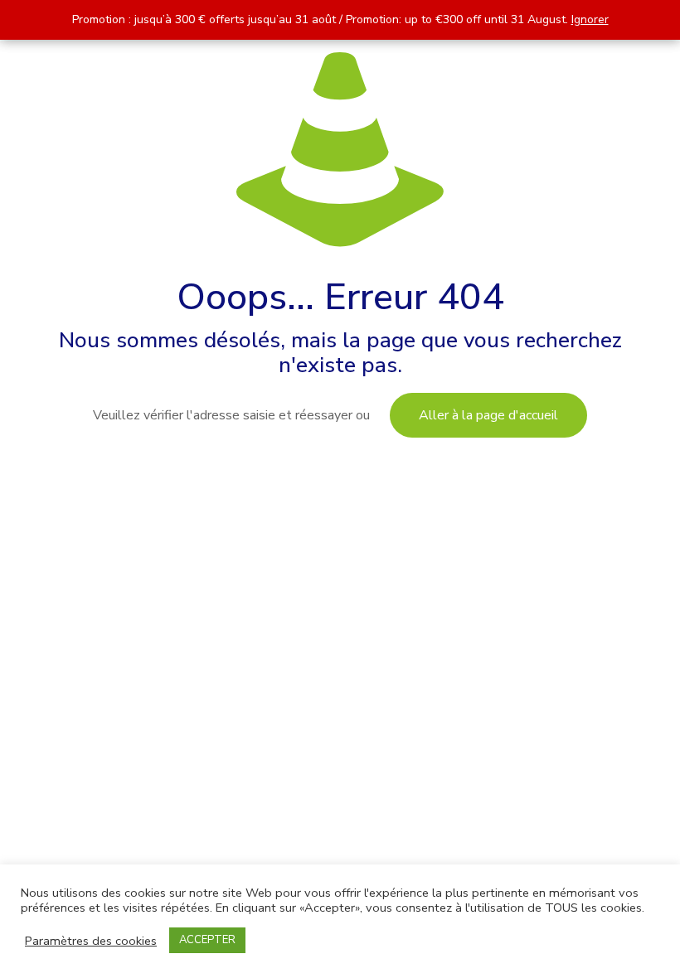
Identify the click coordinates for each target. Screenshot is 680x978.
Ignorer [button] (590, 19)
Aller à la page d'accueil (488, 415)
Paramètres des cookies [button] (91, 940)
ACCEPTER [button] (207, 939)
